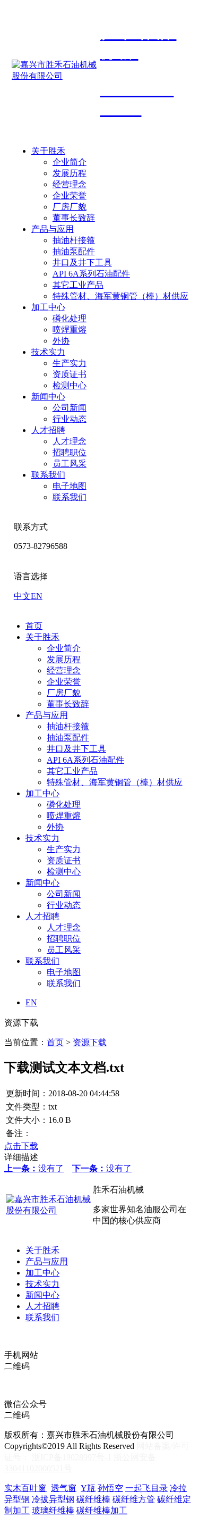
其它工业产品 (78, 284)
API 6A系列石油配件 (91, 273)
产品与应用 (52, 229)
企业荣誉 (69, 195)
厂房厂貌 (69, 206)
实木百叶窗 (25, 1488)
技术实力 (48, 351)
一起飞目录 (146, 1488)
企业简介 (69, 161)
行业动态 (69, 418)
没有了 (34, 1168)
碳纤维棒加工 (101, 1510)
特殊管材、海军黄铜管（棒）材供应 (120, 296)
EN (36, 596)
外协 (61, 340)
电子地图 (69, 485)
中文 (22, 596)
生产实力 (69, 363)
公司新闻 (69, 407)
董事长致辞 (74, 217)
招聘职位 (69, 452)
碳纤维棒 (93, 1499)
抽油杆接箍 (74, 240)
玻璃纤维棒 (53, 1510)
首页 (33, 625)
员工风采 (69, 463)
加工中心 (48, 307)
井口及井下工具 (82, 262)
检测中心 (69, 385)
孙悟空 (110, 1488)
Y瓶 (88, 1488)
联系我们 (48, 474)
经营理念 (69, 184)
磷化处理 (69, 318)
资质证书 (69, 374)
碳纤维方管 (134, 1499)
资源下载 (90, 1042)
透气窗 (63, 1488)
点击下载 (21, 1146)
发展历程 (69, 173)
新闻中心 (48, 396)
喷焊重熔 (69, 329)
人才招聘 (48, 430)
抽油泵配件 (74, 251)
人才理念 (69, 441)
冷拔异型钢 (53, 1499)
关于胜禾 (48, 150)
